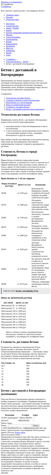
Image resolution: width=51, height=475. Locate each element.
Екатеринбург (12, 39)
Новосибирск (11, 44)
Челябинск (10, 46)
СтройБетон (6, 6)
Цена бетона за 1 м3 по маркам (19, 103)
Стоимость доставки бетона (17, 107)
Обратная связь (12, 19)
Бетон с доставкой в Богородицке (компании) (25, 109)
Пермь (8, 53)
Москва (9, 35)
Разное (9, 30)
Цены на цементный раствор (18, 105)
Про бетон (10, 24)
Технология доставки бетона (18, 98)
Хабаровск (10, 51)
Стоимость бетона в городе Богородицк (23, 100)
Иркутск (9, 48)
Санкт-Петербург (13, 37)
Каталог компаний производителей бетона (24, 33)
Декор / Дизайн (12, 28)
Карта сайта (20, 432)
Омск (8, 55)
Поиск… (4, 425)
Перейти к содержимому (11, 2)
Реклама (9, 17)
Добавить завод (12, 15)
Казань (9, 42)
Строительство (12, 26)
